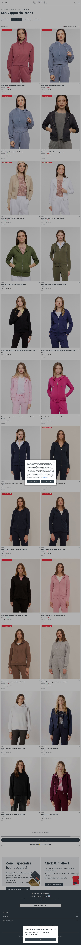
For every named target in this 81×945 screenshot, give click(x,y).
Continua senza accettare (54, 462)
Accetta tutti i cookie (47, 481)
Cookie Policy (44, 477)
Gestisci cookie (33, 481)
